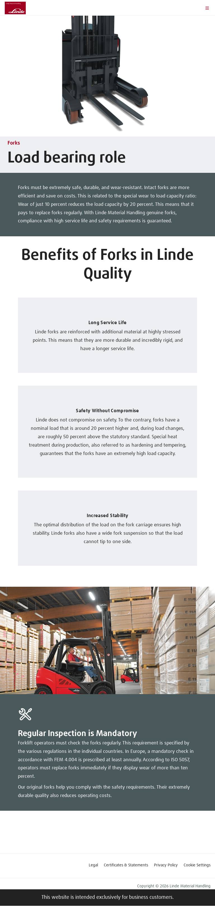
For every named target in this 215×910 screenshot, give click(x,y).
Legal (93, 865)
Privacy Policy (166, 865)
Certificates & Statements (126, 865)
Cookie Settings (197, 865)
